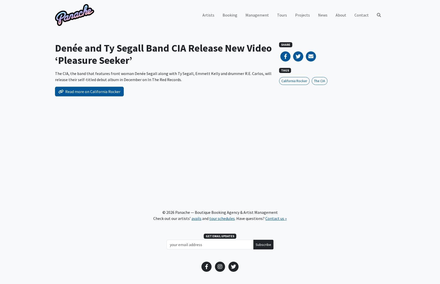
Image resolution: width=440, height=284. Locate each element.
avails (196, 218)
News (322, 15)
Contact (361, 15)
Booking (230, 15)
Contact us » (276, 218)
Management (257, 15)
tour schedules (222, 218)
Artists (208, 15)
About (341, 15)
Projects (302, 15)
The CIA (319, 81)
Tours (282, 15)
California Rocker (294, 81)
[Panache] (74, 15)
